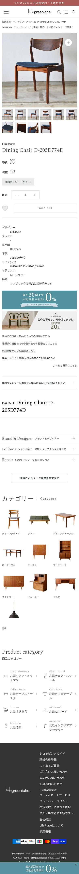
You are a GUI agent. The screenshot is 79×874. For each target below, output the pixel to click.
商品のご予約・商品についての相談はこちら (26, 336)
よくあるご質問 (49, 766)
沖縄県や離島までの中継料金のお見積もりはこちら (29, 343)
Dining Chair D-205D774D (47, 21)
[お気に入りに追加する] (5, 208)
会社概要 (45, 819)
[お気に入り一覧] (73, 11)
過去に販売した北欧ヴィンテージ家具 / (53, 27)
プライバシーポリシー (54, 801)
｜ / (17, 27)
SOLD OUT (45, 208)
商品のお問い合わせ (52, 778)
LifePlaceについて (51, 825)
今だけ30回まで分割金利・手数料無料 (39, 2)
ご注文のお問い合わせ (54, 772)
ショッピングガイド (52, 753)
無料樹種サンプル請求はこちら (18, 350)
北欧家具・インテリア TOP (15, 21)
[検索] (59, 11)
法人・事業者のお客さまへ (57, 813)
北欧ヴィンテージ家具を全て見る (39, 478)
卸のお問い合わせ (51, 784)
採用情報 (45, 831)
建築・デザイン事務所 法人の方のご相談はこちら (28, 358)
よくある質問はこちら (65, 365)
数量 (4, 194)
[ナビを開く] (6, 12)
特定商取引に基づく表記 (55, 807)
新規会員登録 (48, 759)
